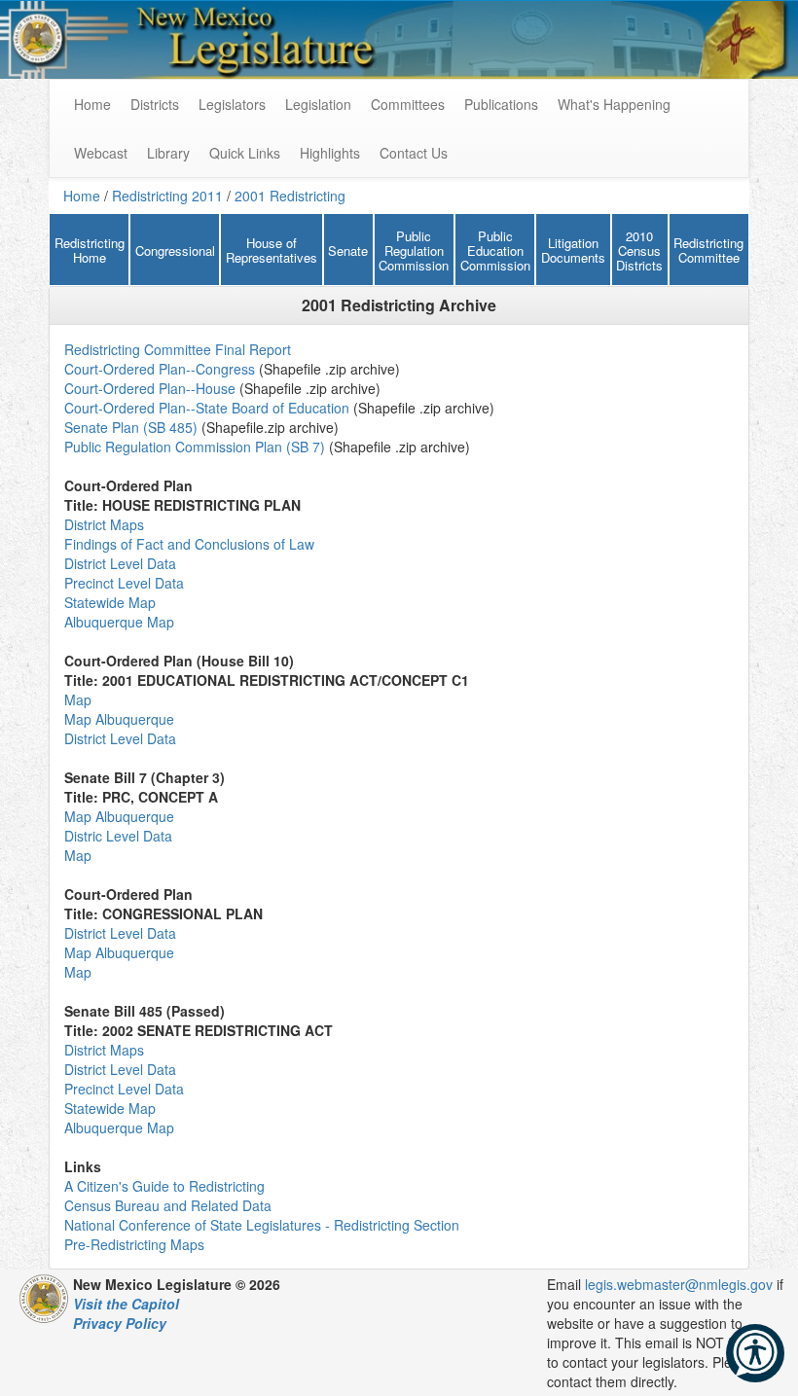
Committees (408, 104)
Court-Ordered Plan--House (150, 388)
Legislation (318, 104)
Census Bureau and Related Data (168, 1205)
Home (81, 195)
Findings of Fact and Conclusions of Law (189, 544)
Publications (501, 104)
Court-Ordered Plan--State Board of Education (208, 407)
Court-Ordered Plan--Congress (159, 368)
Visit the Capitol (126, 1303)
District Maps (104, 524)
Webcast (100, 152)
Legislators (232, 104)
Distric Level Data (118, 835)
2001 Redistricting (290, 195)
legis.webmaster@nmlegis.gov (679, 1284)
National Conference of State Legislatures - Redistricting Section (261, 1225)
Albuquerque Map (119, 621)
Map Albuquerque (119, 719)
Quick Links (244, 152)
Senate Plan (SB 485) (131, 427)
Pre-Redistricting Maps (134, 1244)
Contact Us (414, 152)
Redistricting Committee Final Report (177, 349)
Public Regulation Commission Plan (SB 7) (196, 446)
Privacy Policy (119, 1323)
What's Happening (614, 104)
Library (168, 152)
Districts (154, 104)
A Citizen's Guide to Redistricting (164, 1186)
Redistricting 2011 (167, 195)
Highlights (330, 152)
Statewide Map (110, 602)
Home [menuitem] (92, 104)
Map (77, 699)
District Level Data (120, 563)
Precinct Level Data (124, 582)
